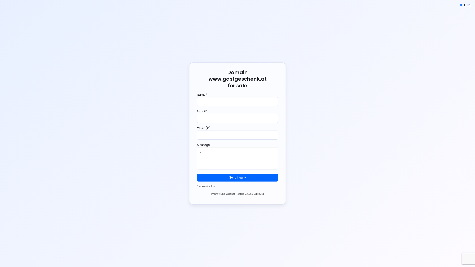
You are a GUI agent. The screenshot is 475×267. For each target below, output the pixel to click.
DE (461, 5)
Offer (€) (204, 128)
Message (203, 145)
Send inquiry (237, 177)
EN (469, 5)
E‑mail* (202, 111)
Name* (202, 95)
